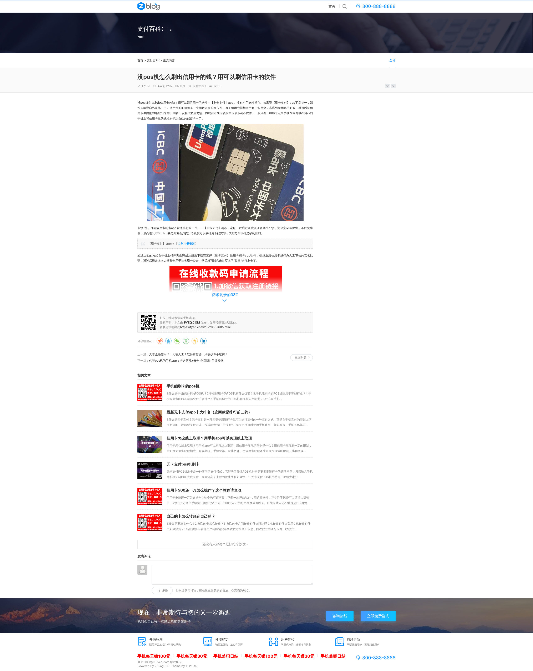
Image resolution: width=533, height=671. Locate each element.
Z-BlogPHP (162, 666)
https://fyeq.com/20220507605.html (205, 327)
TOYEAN (192, 666)
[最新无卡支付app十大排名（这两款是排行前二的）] (149, 418)
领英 (203, 341)
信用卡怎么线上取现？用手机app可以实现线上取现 (209, 438)
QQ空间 (195, 341)
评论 (165, 590)
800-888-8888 (379, 6)
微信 (177, 341)
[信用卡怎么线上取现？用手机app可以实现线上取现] (149, 444)
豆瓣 (186, 341)
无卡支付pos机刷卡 (183, 464)
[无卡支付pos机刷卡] (149, 470)
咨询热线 (339, 616)
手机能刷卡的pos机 (183, 386)
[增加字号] (387, 86)
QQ (168, 341)
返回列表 (300, 357)
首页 (332, 6)
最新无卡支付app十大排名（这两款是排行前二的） (209, 412)
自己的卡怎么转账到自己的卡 (191, 516)
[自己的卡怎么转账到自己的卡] (149, 522)
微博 (160, 341)
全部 (392, 60)
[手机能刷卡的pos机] (149, 392)
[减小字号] (393, 86)
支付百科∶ (153, 60)
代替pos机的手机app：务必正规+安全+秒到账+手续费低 (186, 360)
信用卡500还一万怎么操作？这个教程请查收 (204, 490)
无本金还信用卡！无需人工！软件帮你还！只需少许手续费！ (188, 354)
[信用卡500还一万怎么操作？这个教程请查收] (149, 496)
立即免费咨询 (378, 616)
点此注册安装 (186, 243)
